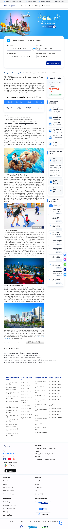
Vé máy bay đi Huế (54, 393)
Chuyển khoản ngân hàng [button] (55, 190)
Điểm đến (39, 46)
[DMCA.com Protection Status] (45, 527)
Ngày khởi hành (41, 53)
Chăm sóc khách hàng (9, 508)
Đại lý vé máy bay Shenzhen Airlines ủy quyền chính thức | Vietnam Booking (57, 264)
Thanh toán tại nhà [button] (55, 160)
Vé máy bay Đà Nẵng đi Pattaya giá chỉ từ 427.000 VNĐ (56, 225)
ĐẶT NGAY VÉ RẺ (34, 342)
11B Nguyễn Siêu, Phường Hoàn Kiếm (45, 453)
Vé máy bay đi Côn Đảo (55, 396)
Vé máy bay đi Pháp (26, 408)
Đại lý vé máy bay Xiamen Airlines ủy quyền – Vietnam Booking (57, 280)
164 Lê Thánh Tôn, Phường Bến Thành (45, 448)
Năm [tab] (60, 205)
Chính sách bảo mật (8, 490)
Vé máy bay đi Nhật (25, 394)
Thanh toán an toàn (57, 129)
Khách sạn (38, 5)
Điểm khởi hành (12, 46)
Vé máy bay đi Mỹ (25, 385)
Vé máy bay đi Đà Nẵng (55, 384)
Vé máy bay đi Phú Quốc (55, 387)
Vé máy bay (24, 5)
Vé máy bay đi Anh (25, 405)
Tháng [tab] (55, 205)
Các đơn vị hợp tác (8, 487)
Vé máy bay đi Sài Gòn (55, 408)
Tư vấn (55, 142)
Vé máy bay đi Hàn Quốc (27, 391)
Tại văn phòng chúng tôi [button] (55, 181)
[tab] (56, 160)
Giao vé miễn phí (57, 135)
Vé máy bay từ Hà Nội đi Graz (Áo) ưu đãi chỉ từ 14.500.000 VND (57, 241)
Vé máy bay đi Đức (25, 411)
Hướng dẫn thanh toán (9, 505)
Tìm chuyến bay (55, 63)
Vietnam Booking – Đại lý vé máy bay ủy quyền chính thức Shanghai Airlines (57, 272)
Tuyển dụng (6, 502)
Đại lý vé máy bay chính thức (57, 116)
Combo (48, 5)
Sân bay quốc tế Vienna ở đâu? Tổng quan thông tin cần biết (22, 357)
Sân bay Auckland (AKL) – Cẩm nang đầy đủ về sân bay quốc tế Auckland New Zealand (30, 360)
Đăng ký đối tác (7, 515)
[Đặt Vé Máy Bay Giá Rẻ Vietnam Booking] (34, 24)
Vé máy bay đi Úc (25, 383)
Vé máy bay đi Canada (26, 388)
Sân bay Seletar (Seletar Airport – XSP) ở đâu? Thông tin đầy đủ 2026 (25, 362)
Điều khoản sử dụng (8, 494)
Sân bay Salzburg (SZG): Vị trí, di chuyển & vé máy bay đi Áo (22, 355)
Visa (43, 5)
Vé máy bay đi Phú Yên (55, 411)
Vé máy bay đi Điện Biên (55, 417)
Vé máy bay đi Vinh (54, 414)
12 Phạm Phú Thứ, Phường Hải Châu (45, 459)
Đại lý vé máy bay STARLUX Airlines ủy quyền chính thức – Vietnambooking (57, 256)
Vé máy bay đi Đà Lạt (54, 390)
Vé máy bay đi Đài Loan (27, 397)
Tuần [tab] (51, 205)
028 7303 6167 (54, 90)
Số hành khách (11, 53)
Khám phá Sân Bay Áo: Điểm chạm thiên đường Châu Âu (56, 233)
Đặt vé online (56, 122)
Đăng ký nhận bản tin (9, 511)
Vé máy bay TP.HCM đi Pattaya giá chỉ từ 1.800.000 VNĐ (57, 218)
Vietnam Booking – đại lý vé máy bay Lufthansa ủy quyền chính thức (57, 249)
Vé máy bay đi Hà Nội (54, 381)
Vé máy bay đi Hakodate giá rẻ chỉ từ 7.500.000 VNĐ (56, 210)
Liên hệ (5, 484)
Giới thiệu (5, 480)
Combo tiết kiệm (39, 494)
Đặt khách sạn (39, 487)
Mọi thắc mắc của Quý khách (55, 83)
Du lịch (31, 5)
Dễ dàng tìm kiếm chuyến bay (58, 108)
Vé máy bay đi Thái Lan (26, 414)
